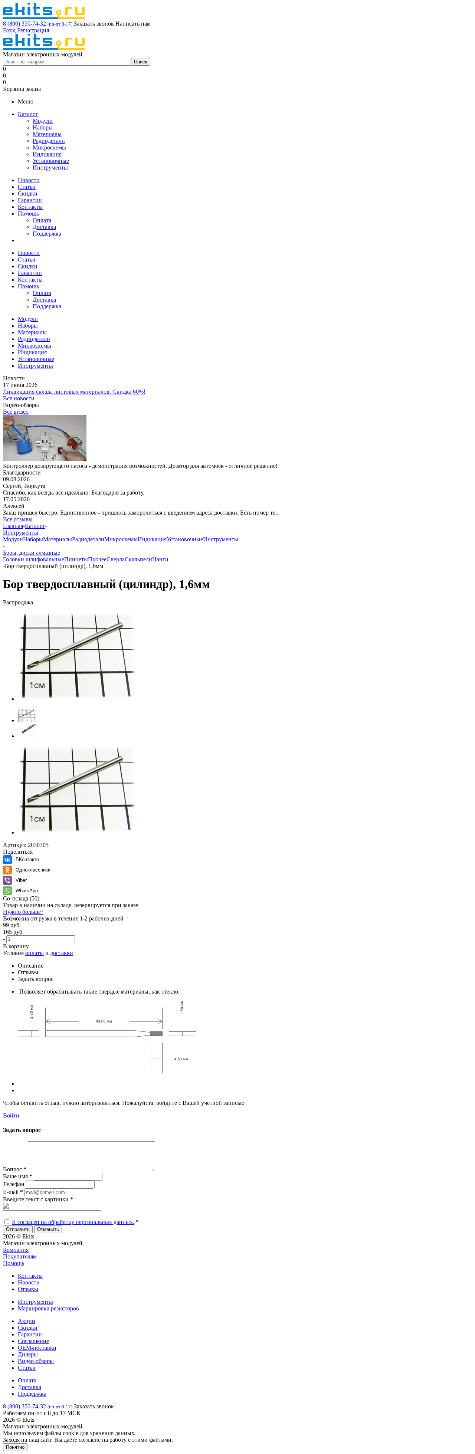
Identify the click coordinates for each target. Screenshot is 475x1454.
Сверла (116, 559)
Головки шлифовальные (33, 559)
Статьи (27, 187)
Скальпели (138, 559)
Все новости (19, 398)
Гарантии (30, 200)
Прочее (97, 559)
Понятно (15, 1447)
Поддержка (47, 233)
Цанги (160, 559)
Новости (29, 180)
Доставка (44, 227)
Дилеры (28, 1354)
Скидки (27, 193)
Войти (11, 1115)
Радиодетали (49, 141)
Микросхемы (49, 147)
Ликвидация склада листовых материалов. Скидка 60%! (74, 391)
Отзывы (28, 1289)
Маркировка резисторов (48, 1308)
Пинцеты (76, 559)
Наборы (43, 127)
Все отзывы (18, 519)
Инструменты (50, 167)
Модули (43, 121)
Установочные (51, 161)
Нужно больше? (23, 912)
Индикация (47, 154)
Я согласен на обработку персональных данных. (73, 1222)
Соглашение (33, 1341)
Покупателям (20, 1256)
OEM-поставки (37, 1348)
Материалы (47, 134)
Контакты (30, 207)
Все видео (16, 411)
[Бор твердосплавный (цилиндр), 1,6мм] (77, 699)
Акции (26, 1321)
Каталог (28, 114)
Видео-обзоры (36, 1361)
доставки (61, 953)
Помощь (28, 213)
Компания (16, 1250)
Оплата (42, 220)
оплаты (34, 953)
